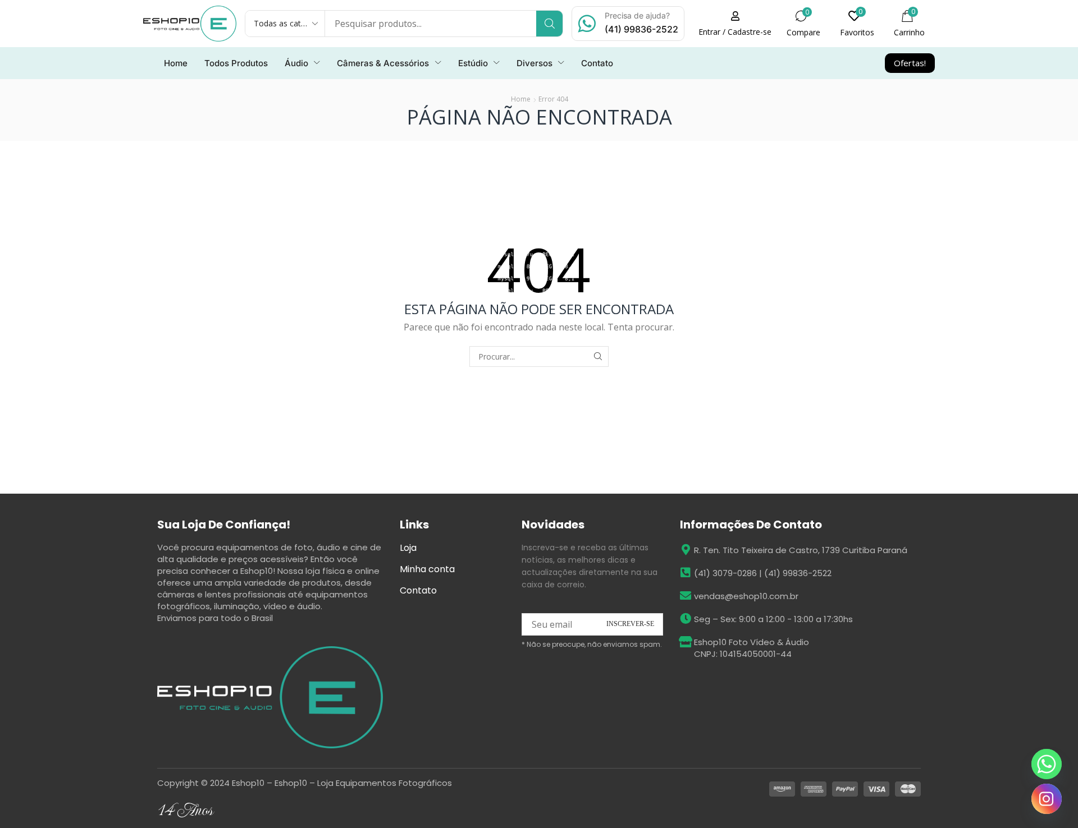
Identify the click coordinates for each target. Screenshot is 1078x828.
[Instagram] (1046, 799)
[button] (735, 23)
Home (521, 99)
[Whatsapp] (1046, 764)
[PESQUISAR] (598, 356)
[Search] (549, 23)
